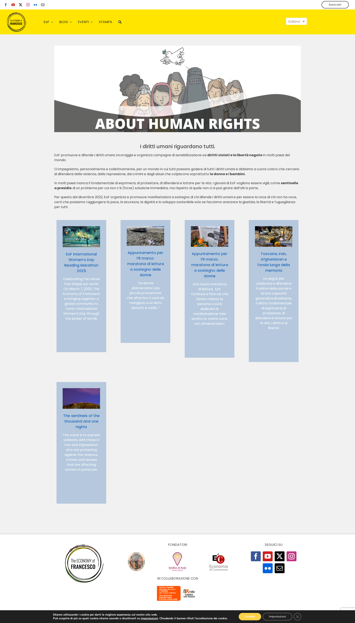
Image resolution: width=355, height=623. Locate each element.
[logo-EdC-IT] (218, 553)
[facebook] (5, 4)
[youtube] (13, 4)
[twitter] (20, 4)
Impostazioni (277, 616)
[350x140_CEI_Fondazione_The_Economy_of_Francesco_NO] (177, 586)
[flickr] (35, 4)
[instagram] (28, 4)
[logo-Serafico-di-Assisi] (177, 553)
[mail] (42, 4)
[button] (296, 21)
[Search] (120, 22)
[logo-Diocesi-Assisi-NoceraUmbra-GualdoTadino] (136, 553)
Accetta (250, 616)
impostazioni (149, 618)
